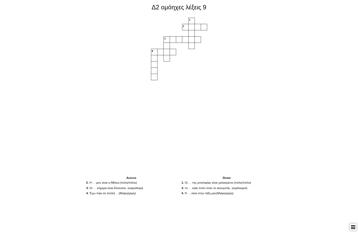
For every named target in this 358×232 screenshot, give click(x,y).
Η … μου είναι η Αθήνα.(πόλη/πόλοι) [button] (111, 182)
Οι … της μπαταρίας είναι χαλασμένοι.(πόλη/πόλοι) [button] (216, 182)
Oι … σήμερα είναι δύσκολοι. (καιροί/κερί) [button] (114, 188)
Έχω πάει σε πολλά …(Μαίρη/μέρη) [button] (111, 193)
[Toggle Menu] (353, 227)
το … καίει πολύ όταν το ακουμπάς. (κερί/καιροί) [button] (214, 188)
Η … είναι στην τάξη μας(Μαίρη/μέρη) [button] (207, 193)
